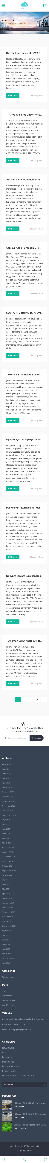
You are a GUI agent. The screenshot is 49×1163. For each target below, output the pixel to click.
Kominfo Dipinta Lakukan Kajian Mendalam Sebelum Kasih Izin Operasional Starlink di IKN (24, 575)
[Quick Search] (44, 22)
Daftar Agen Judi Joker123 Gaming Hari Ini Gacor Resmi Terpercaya (24, 53)
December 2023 (8, 912)
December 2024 (8, 856)
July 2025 (5, 824)
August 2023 (7, 930)
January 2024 (7, 907)
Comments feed (8, 1000)
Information (8, 1061)
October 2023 (7, 921)
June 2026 (6, 773)
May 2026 (6, 778)
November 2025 (8, 806)
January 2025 (7, 852)
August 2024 (7, 875)
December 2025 (8, 801)
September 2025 (9, 815)
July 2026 (5, 769)
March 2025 (7, 843)
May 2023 (6, 944)
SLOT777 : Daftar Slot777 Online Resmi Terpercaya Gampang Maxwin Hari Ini (24, 312)
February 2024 (8, 903)
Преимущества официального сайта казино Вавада (24, 439)
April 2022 (6, 963)
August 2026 (7, 764)
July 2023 (5, 935)
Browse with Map (11, 1066)
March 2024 (7, 898)
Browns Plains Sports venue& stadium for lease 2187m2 (30, 1124)
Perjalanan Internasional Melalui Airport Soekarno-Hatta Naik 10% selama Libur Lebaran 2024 (24, 507)
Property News (37, 96)
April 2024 (6, 893)
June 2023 (6, 940)
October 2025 (7, 810)
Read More (12, 96)
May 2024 (6, 889)
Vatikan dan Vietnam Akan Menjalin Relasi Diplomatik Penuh (24, 179)
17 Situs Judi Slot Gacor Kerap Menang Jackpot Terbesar (24, 114)
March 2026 (7, 787)
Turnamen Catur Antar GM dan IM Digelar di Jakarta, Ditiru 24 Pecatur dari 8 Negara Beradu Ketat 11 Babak (24, 640)
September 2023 (9, 926)
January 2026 (7, 796)
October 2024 (7, 866)
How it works (9, 1047)
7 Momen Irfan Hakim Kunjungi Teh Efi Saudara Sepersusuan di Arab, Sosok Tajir (24, 374)
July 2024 (5, 880)
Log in (4, 991)
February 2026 (8, 792)
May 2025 (6, 833)
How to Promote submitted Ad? (18, 1075)
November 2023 (8, 916)
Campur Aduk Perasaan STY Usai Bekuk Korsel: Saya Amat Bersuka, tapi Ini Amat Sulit (24, 247)
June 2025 (6, 829)
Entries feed (7, 995)
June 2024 (6, 884)
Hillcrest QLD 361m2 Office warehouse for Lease (30, 1114)
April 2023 (6, 949)
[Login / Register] (24, 1159)
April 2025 (6, 838)
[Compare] (45, 1159)
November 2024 (8, 861)
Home (4, 23)
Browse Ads (8, 1057)
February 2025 (8, 847)
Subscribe (36, 738)
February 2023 (8, 958)
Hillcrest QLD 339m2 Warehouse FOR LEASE (30, 1103)
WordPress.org (8, 1005)
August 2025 (7, 820)
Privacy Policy (9, 1070)
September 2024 (9, 870)
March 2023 (7, 953)
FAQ (4, 1052)
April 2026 (6, 783)
